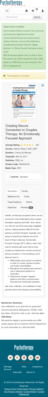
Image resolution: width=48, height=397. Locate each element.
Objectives (12, 207)
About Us (31, 372)
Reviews (26, 207)
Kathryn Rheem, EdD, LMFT (26, 148)
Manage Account (7, 368)
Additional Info (14, 196)
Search (37, 17)
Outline (29, 202)
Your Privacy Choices (13, 391)
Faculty (25, 191)
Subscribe (17, 372)
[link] (10, 357)
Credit (26, 196)
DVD (23, 121)
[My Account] (42, 10)
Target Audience (14, 202)
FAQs (24, 366)
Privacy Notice (36, 389)
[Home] (26, 10)
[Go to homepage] (24, 349)
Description (12, 191)
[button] (42, 85)
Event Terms (22, 389)
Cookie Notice (30, 391)
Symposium (37, 366)
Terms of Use (10, 389)
